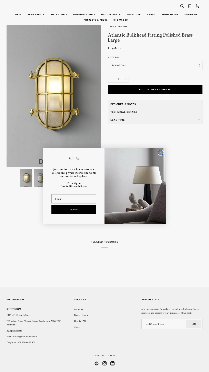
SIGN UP (74, 210)
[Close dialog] (160, 152)
